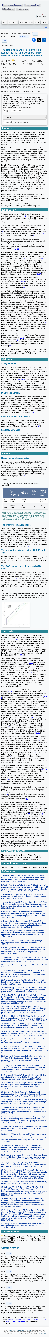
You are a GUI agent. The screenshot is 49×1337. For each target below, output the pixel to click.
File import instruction (21, 122)
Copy (6, 111)
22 (18, 322)
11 (22, 258)
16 (40, 274)
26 (43, 647)
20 (13, 295)
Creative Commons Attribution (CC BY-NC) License (26, 1319)
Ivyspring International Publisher (20, 1330)
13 (27, 258)
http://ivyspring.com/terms (16, 1321)
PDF (35, 34)
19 (24, 287)
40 (42, 814)
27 (46, 647)
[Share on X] (39, 40)
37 (27, 799)
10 (18, 249)
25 (14, 639)
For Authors (13, 22)
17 (22, 281)
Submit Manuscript (26, 22)
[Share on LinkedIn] (44, 40)
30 (22, 379)
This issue (24, 36)
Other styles (16, 111)
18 (24, 281)
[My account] (46, 27)
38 (28, 783)
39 (29, 814)
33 (10, 756)
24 (10, 346)
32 (35, 752)
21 (24, 301)
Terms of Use (42, 1333)
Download (8, 122)
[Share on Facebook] (34, 40)
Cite (4, 41)
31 (25, 379)
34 (44, 770)
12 (25, 258)
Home (4, 22)
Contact (44, 22)
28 (17, 639)
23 (46, 322)
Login (37, 22)
